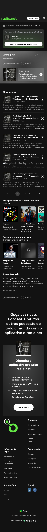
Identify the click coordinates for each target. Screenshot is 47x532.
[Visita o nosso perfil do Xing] (35, 490)
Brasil (25, 511)
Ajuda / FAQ (32, 463)
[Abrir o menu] (43, 18)
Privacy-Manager (10, 477)
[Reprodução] (40, 74)
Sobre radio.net (33, 425)
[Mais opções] (42, 55)
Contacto (31, 454)
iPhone (6, 490)
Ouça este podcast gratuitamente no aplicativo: (23, 32)
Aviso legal (8, 468)
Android (7, 499)
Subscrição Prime (34, 468)
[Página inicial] (4, 26)
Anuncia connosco (34, 434)
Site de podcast (9, 290)
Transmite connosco (31, 440)
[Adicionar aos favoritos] (36, 55)
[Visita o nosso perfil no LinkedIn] (29, 490)
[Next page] (34, 194)
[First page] (8, 194)
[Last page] (39, 194)
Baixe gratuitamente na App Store (23, 44)
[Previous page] (13, 194)
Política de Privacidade (8, 462)
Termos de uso (9, 457)
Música (26, 63)
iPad (5, 495)
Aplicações (32, 459)
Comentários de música (12, 63)
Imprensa (31, 430)
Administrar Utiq (10, 473)
